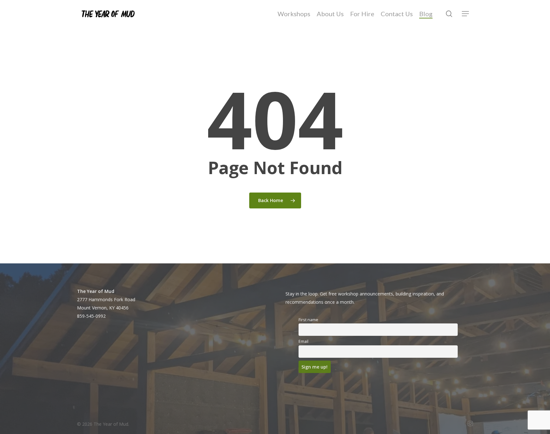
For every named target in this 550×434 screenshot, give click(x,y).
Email (303, 341)
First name (308, 319)
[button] (465, 13)
